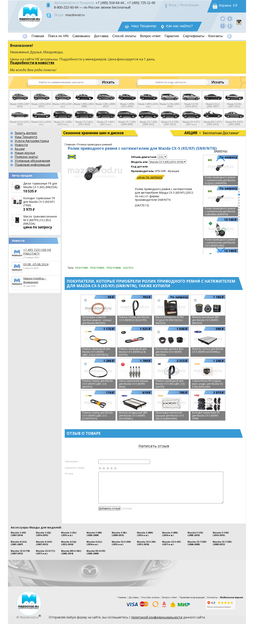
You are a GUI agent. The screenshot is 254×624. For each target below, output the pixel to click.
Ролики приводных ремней (94, 144)
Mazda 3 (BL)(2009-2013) (119, 534)
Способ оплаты (124, 36)
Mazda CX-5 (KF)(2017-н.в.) (171, 543)
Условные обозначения (32, 160)
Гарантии (172, 36)
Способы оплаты (150, 597)
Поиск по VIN (58, 36)
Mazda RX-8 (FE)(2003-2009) (96, 552)
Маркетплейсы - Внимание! (34, 280)
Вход (172, 5)
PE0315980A (97, 267)
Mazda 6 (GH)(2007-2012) (44, 543)
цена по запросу (150, 177)
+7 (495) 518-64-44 (110, 3)
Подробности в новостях (32, 62)
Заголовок (71, 461)
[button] (239, 189)
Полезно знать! (26, 157)
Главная (38, 36)
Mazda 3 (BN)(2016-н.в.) (170, 534)
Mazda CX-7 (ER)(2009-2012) (222, 543)
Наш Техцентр (143, 26)
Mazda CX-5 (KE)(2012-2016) (146, 543)
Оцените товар (74, 467)
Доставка (101, 36)
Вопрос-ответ (150, 36)
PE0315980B (114, 267)
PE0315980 (81, 267)
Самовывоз (81, 36)
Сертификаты (193, 36)
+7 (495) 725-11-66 (141, 3)
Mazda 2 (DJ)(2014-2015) (43, 534)
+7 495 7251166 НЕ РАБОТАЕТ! (37, 251)
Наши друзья (25, 153)
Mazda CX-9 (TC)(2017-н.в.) (45, 552)
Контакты (215, 36)
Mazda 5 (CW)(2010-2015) (221, 534)
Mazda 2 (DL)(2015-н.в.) (68, 534)
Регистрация (189, 5)
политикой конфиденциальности (156, 617)
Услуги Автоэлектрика (32, 141)
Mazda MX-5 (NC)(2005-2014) (71, 552)
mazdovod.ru (75, 15)
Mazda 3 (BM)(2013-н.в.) (145, 534)
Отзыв (69, 473)
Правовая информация (32, 164)
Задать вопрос (26, 133)
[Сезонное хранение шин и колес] (81, 133)
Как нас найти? (179, 26)
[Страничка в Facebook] (223, 26)
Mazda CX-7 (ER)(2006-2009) (197, 543)
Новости (21, 145)
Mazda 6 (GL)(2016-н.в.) (94, 543)
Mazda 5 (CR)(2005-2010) (195, 534)
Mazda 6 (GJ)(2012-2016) (68, 543)
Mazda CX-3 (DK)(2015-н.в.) (121, 543)
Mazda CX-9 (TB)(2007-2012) (20, 552)
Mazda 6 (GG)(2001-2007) (19, 543)
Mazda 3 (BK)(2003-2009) (94, 534)
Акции (20, 149)
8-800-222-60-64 (66, 7)
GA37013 (128, 267)
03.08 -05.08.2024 (35, 264)
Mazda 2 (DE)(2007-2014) (18, 534)
